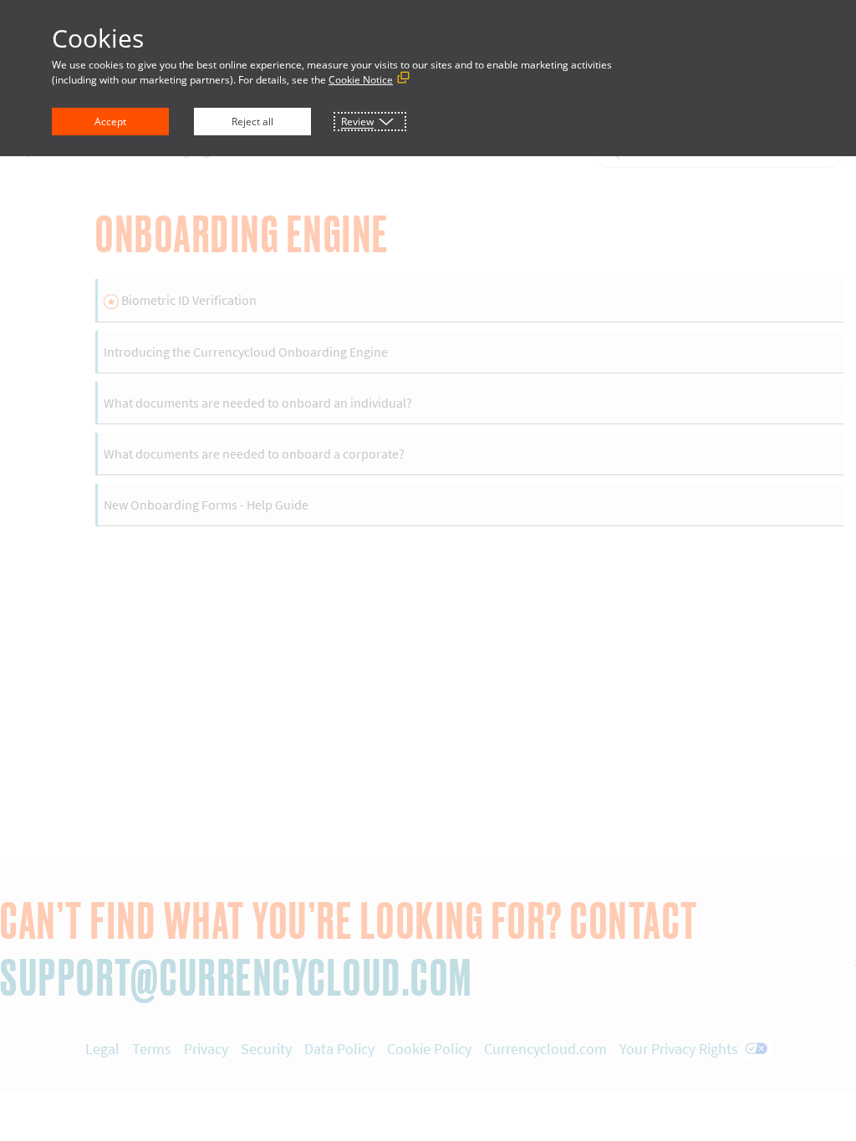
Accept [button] (110, 121)
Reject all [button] (252, 121)
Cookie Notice (361, 80)
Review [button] (357, 121)
